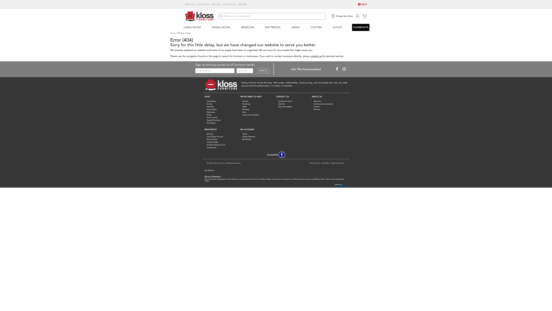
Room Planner (212, 139)
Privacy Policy (315, 163)
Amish (296, 27)
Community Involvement (323, 104)
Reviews (317, 109)
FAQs (244, 107)
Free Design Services (215, 136)
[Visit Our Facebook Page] (337, 69)
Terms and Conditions (250, 115)
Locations (203, 4)
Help (244, 112)
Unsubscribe (211, 147)
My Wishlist (246, 139)
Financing (246, 104)
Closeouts (360, 27)
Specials (216, 4)
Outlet (337, 27)
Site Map (325, 163)
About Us (190, 4)
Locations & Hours (285, 101)
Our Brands (211, 123)
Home (172, 33)
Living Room (192, 27)
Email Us (281, 104)
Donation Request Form (216, 145)
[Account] (357, 16)
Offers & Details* (337, 163)
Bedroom (247, 27)
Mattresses (272, 27)
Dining (209, 104)
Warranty (245, 109)
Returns (245, 101)
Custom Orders (212, 142)
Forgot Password (248, 136)
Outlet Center (212, 117)
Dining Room (221, 27)
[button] (341, 16)
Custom (316, 27)
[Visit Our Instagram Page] (344, 69)
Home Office (212, 109)
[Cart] (364, 16)
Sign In (245, 134)
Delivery (242, 4)
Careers (317, 107)
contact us (316, 56)
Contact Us (229, 4)
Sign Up (263, 70)
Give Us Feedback (285, 107)
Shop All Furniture (214, 120)
